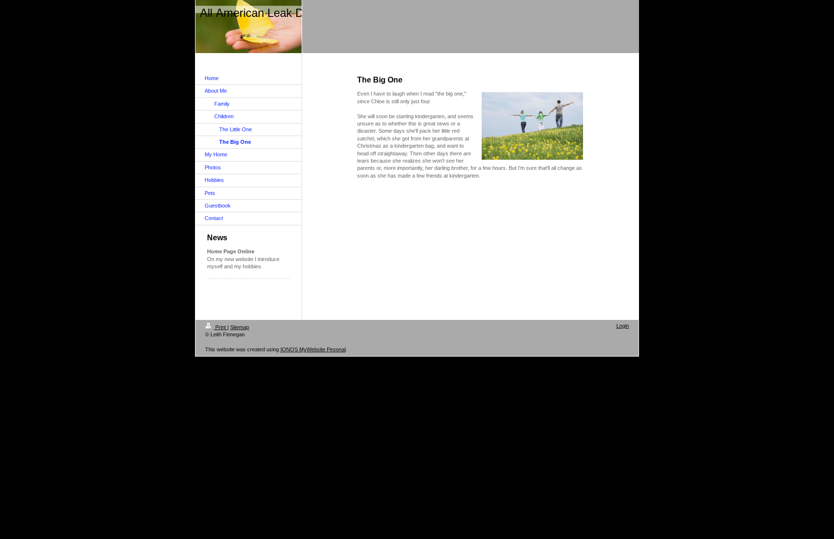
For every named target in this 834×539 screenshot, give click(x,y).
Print (220, 327)
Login (622, 326)
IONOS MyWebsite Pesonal (313, 349)
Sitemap (239, 327)
